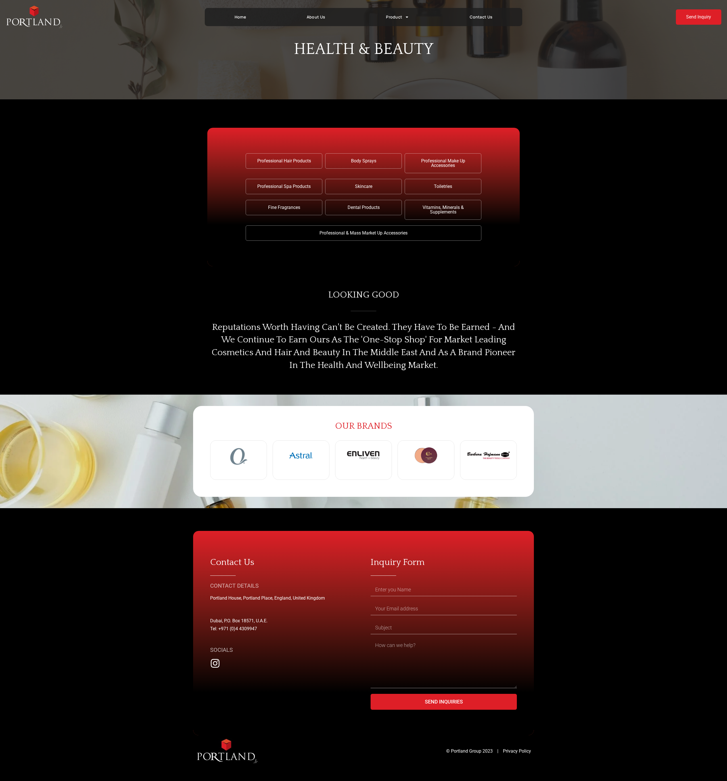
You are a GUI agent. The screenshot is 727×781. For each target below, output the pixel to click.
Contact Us (481, 17)
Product (394, 17)
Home (240, 17)
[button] (284, 161)
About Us (316, 17)
